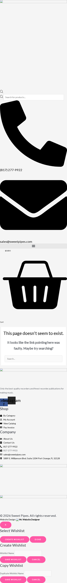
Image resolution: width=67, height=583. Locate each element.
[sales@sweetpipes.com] (33, 237)
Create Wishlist (14, 539)
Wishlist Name (7, 553)
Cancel (36, 559)
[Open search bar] (1, 92)
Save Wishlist (13, 559)
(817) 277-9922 (11, 170)
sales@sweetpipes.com (16, 241)
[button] (33, 246)
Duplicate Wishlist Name (12, 573)
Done (38, 539)
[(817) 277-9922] (33, 166)
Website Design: (20, 519)
